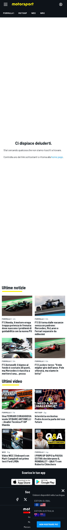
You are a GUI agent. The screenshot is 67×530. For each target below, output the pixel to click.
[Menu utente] (61, 4)
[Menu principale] (5, 4)
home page (57, 156)
